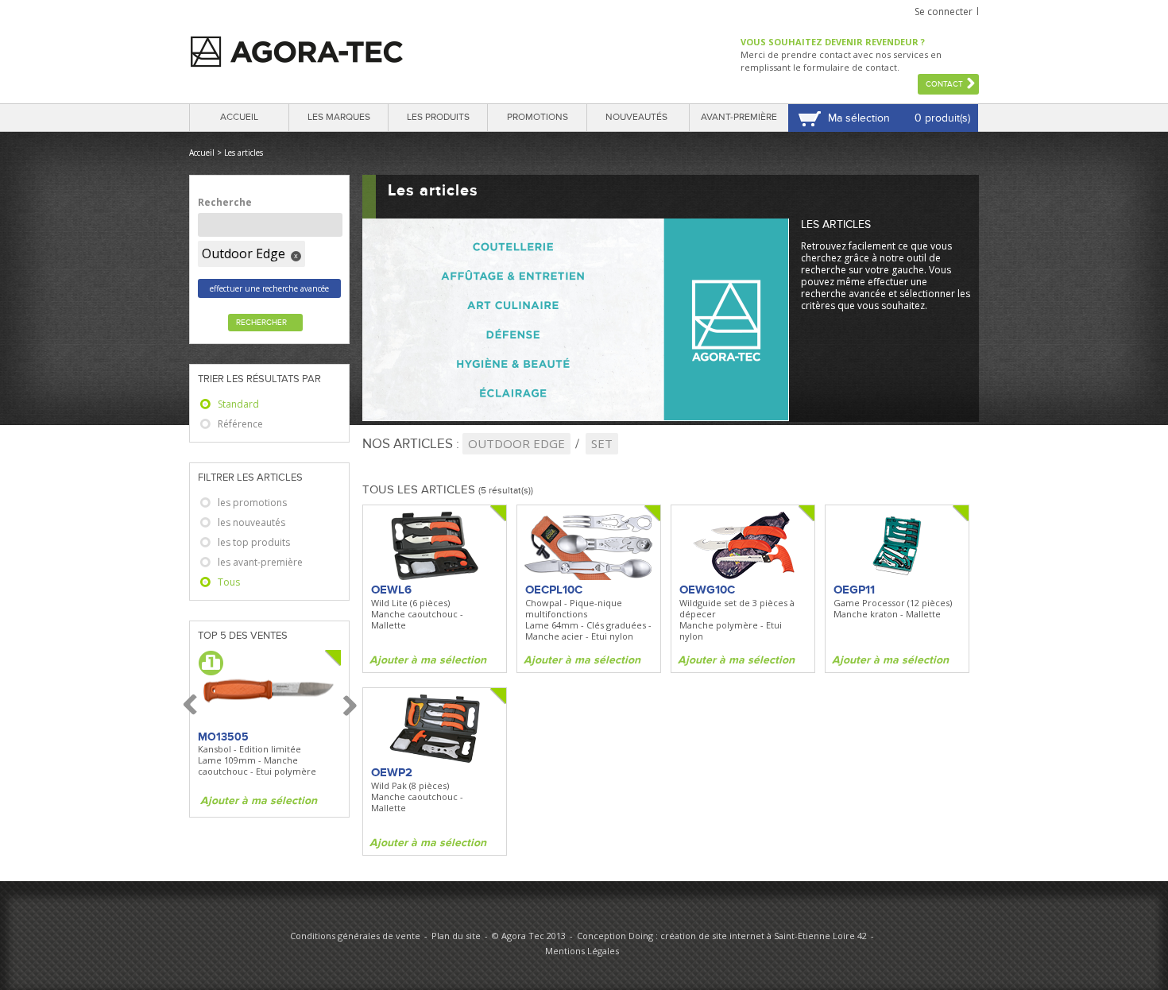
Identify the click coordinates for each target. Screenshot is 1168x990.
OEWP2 (391, 772)
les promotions (252, 502)
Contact (944, 84)
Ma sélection (859, 118)
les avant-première (260, 562)
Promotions (537, 117)
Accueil (239, 117)
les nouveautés (251, 522)
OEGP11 (854, 589)
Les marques (338, 117)
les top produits (254, 542)
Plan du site (456, 936)
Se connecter (944, 11)
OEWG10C (707, 589)
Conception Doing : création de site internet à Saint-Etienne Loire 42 (722, 936)
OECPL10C (553, 589)
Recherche (225, 202)
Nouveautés (636, 117)
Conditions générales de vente (355, 936)
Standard (238, 404)
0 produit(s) (942, 118)
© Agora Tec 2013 (529, 936)
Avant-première (739, 117)
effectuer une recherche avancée (269, 288)
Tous (229, 582)
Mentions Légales (582, 951)
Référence (240, 424)
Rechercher (261, 322)
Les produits (438, 117)
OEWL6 (391, 589)
